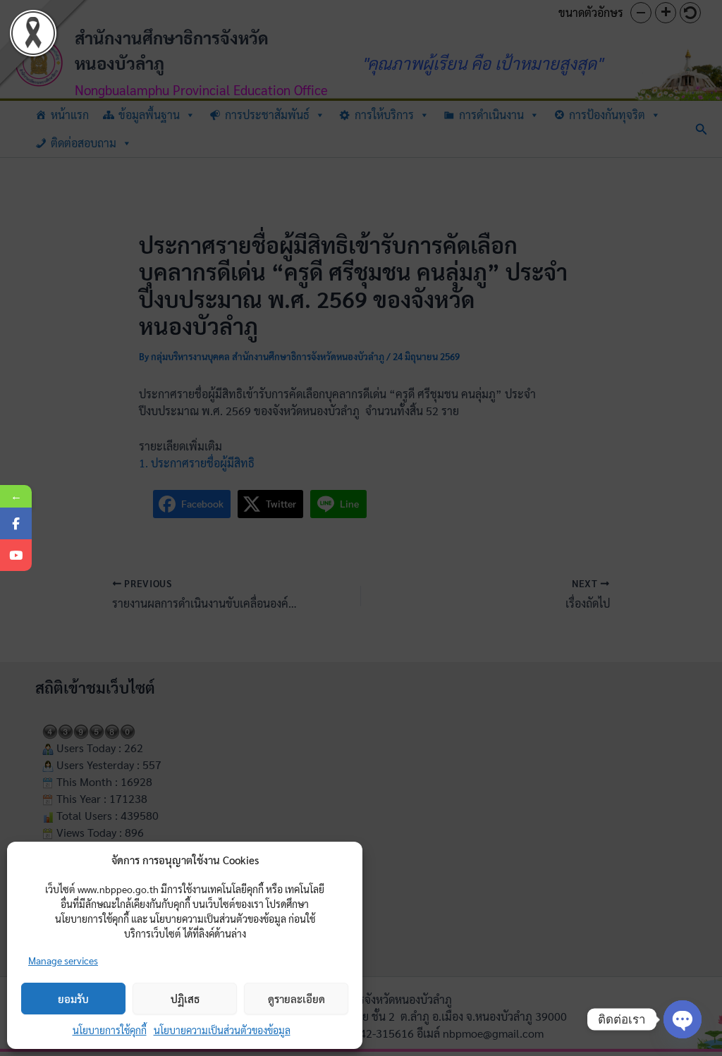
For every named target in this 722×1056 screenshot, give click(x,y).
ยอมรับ (73, 998)
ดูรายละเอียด (296, 998)
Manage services (63, 960)
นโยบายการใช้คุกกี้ (110, 1030)
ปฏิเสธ (185, 998)
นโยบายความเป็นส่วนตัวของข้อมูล (222, 1030)
